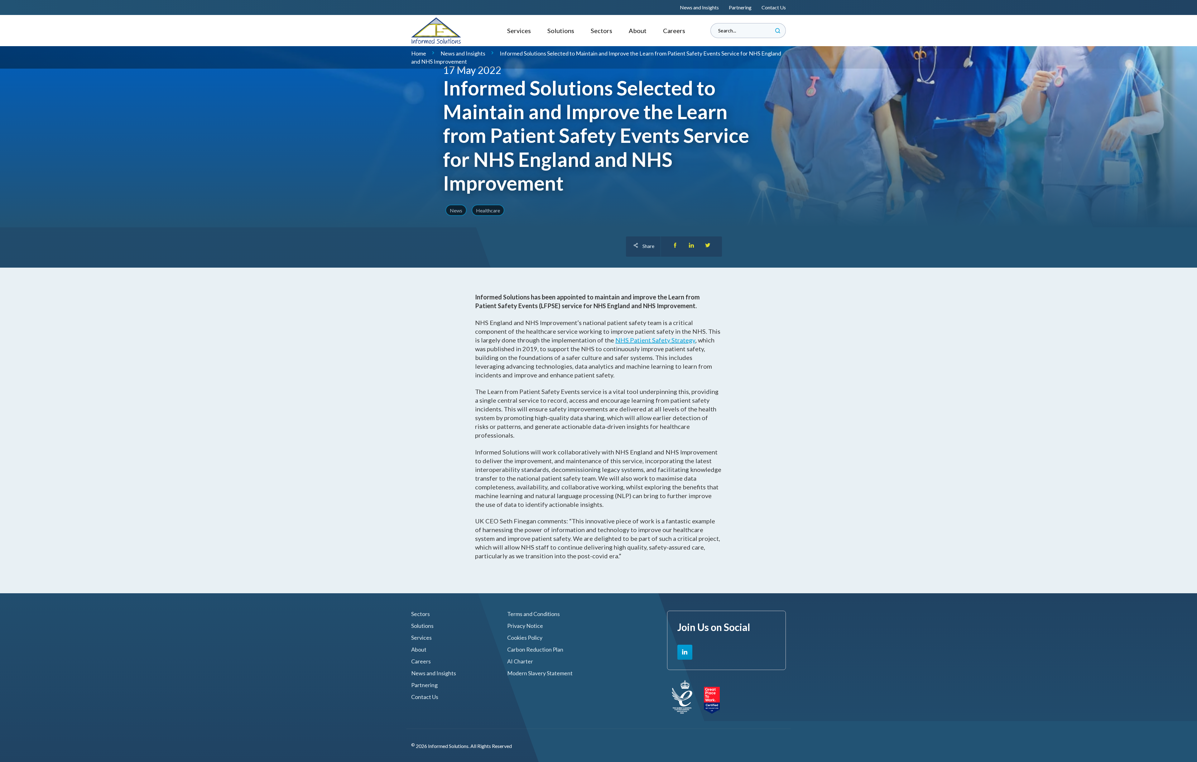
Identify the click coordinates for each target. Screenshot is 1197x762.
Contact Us (774, 7)
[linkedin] (684, 652)
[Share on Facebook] (675, 246)
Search (777, 30)
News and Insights (699, 7)
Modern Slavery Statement (540, 673)
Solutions (560, 30)
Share (648, 246)
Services (519, 30)
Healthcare (488, 210)
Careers (674, 30)
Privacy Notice (525, 626)
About (638, 30)
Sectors (601, 30)
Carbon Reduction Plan (535, 649)
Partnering (740, 7)
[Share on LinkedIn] (691, 246)
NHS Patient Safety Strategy (655, 340)
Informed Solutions (436, 30)
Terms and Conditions (533, 614)
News (456, 210)
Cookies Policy (524, 637)
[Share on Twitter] (707, 246)
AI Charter (520, 661)
